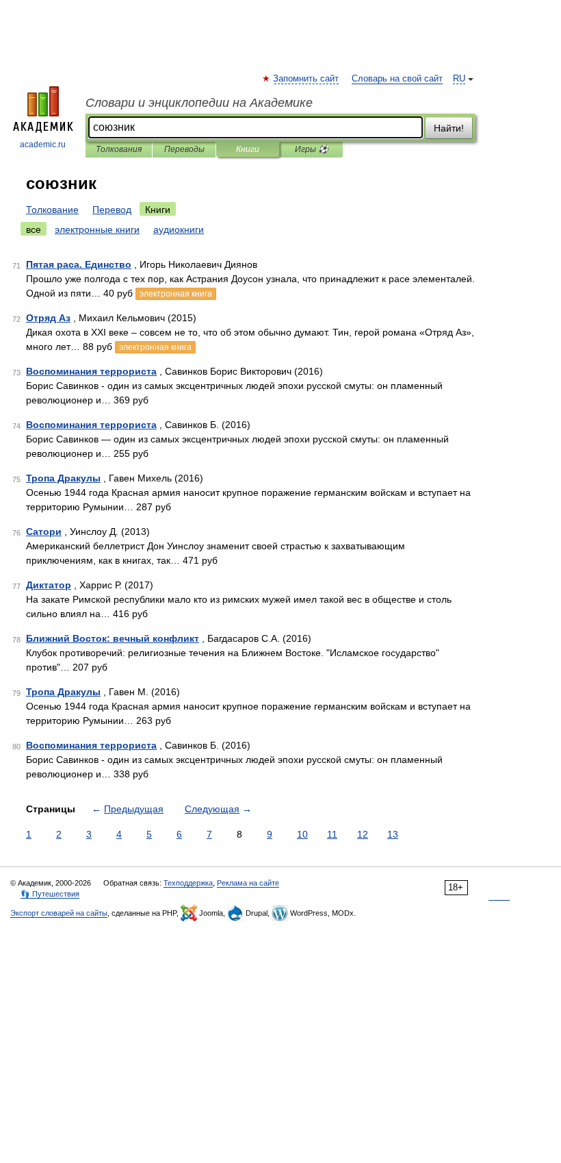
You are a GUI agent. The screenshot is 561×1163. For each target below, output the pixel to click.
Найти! (449, 128)
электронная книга (176, 294)
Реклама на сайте (248, 883)
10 (302, 834)
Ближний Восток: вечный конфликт (112, 638)
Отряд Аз (48, 317)
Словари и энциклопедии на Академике (199, 103)
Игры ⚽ (311, 149)
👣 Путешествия (50, 894)
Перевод (111, 209)
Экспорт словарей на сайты (58, 913)
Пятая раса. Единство (78, 264)
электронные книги (97, 229)
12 (362, 834)
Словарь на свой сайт (397, 79)
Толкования (119, 149)
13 (392, 834)
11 (332, 834)
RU (459, 79)
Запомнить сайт (306, 79)
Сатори (44, 531)
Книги (247, 149)
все (33, 229)
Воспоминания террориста (91, 371)
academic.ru (43, 144)
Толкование (52, 209)
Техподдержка (188, 883)
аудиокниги (178, 229)
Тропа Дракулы (63, 478)
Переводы (184, 149)
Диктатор (48, 584)
